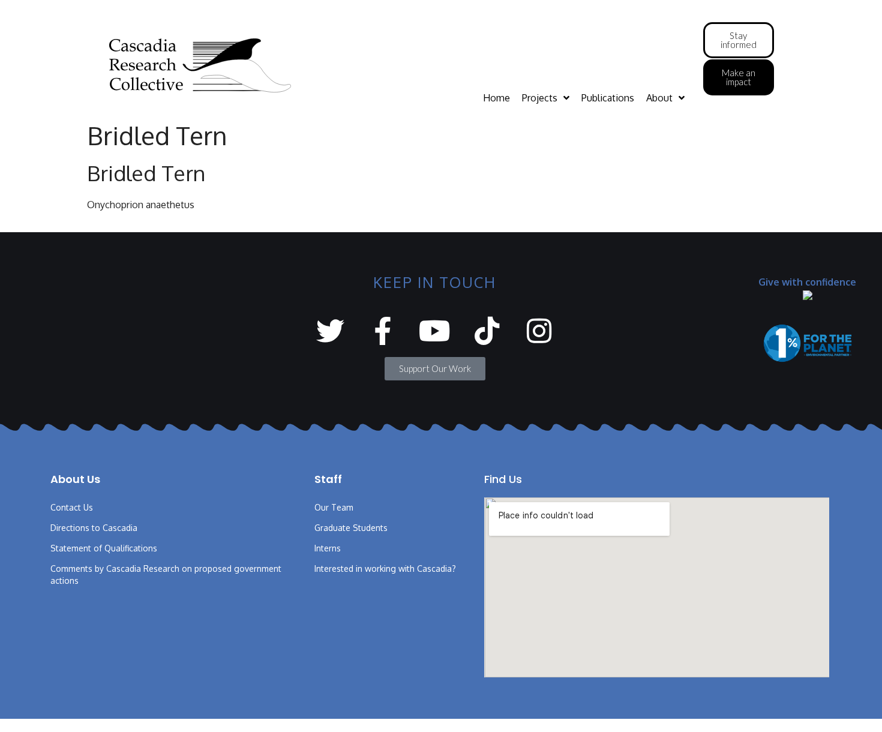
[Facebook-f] (382, 331)
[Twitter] (330, 331)
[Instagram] (539, 331)
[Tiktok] (487, 331)
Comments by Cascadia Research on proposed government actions (165, 574)
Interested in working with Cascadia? (385, 568)
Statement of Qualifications (103, 548)
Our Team (333, 507)
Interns (327, 548)
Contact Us (71, 507)
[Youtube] (435, 331)
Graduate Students (351, 528)
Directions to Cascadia (93, 528)
